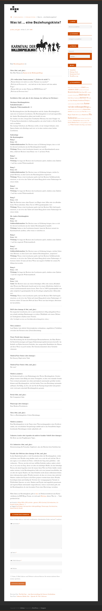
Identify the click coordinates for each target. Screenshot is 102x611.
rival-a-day (89, 111)
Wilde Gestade (74, 125)
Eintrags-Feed (74, 72)
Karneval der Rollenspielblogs (33, 73)
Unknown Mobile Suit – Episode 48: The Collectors (32, 596)
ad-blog (87, 87)
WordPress (35, 608)
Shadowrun (85, 114)
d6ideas (22, 608)
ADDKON (71, 89)
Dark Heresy (71, 98)
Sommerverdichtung (81, 118)
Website (14, 568)
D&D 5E (87, 95)
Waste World (14, 508)
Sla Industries (53, 506)
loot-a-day (81, 109)
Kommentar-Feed (75, 74)
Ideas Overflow (80, 103)
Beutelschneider (73, 92)
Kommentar (16, 523)
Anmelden (73, 70)
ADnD (76, 89)
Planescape (45, 506)
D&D (81, 94)
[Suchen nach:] (80, 56)
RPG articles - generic (31, 502)
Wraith (21, 508)
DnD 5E (85, 97)
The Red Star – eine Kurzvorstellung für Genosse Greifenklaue (37, 594)
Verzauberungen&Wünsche (83, 122)
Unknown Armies (83, 120)
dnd (81, 97)
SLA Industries (51, 502)
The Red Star (76, 120)
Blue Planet (82, 92)
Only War (84, 111)
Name (14, 552)
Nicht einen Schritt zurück (77, 111)
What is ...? (22, 504)
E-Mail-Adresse (16, 560)
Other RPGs (21, 502)
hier (37, 494)
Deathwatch (77, 98)
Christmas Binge (75, 95)
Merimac (44, 496)
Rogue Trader (72, 114)
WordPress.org (74, 76)
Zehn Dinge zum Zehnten (85, 124)
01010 (69, 87)
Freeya (87, 100)
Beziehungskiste (19, 64)
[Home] (11, 17)
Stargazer (43, 608)
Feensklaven (81, 100)
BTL (86, 92)
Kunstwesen (77, 109)
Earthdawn (19, 506)
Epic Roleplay (74, 100)
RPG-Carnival (43, 502)
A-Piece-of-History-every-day (75, 87)
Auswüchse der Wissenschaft (84, 89)
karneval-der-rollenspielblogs (32, 506)
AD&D (83, 87)
